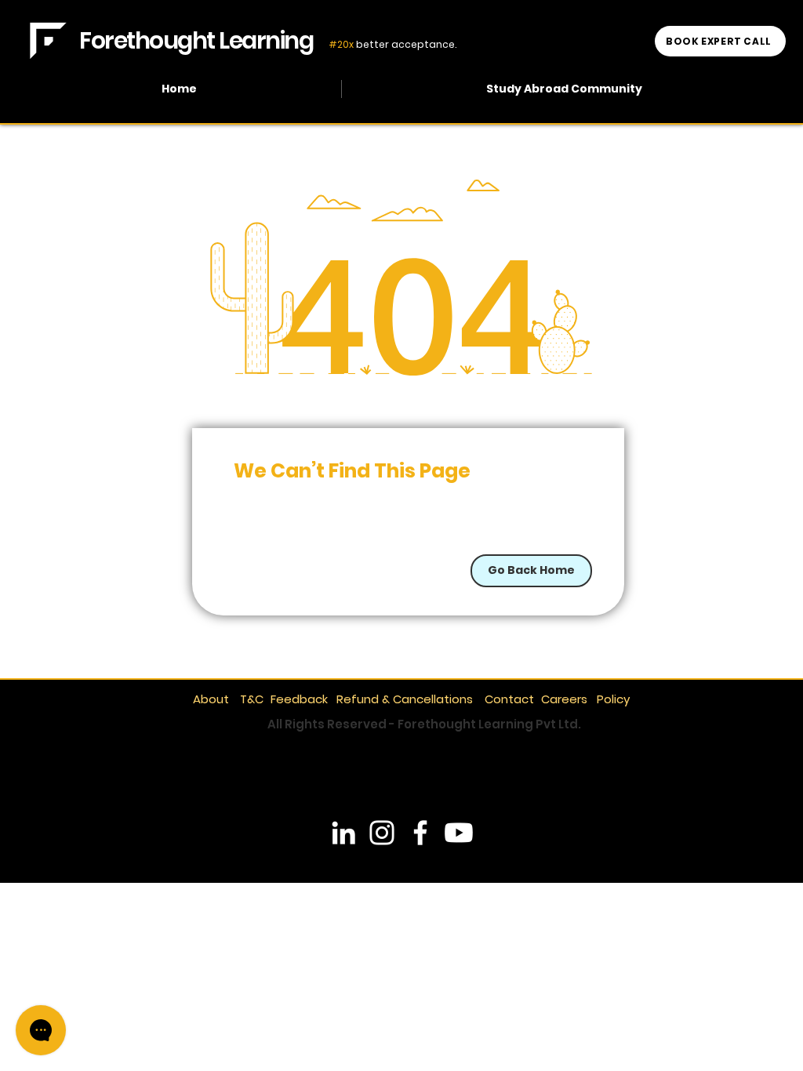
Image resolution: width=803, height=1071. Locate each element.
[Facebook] (420, 832)
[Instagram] (381, 832)
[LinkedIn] (343, 832)
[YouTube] (458, 832)
